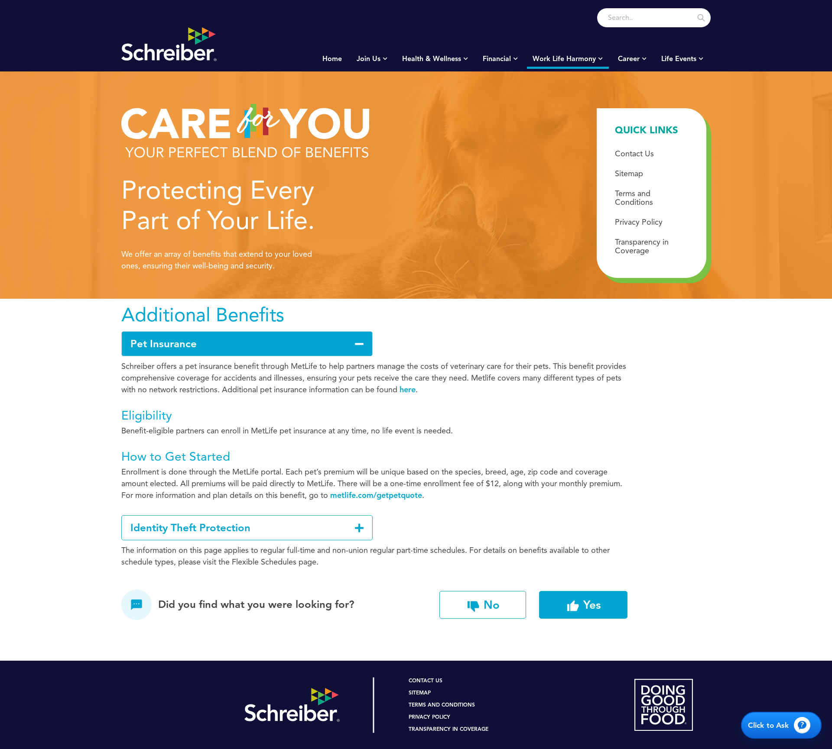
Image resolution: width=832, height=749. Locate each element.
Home (332, 59)
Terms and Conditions (634, 198)
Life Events (678, 59)
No (490, 605)
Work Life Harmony (564, 59)
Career (629, 59)
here (408, 389)
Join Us (368, 59)
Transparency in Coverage (642, 246)
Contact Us (634, 153)
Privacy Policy (639, 222)
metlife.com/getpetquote (376, 495)
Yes (590, 605)
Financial (497, 59)
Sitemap (629, 173)
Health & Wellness (431, 59)
